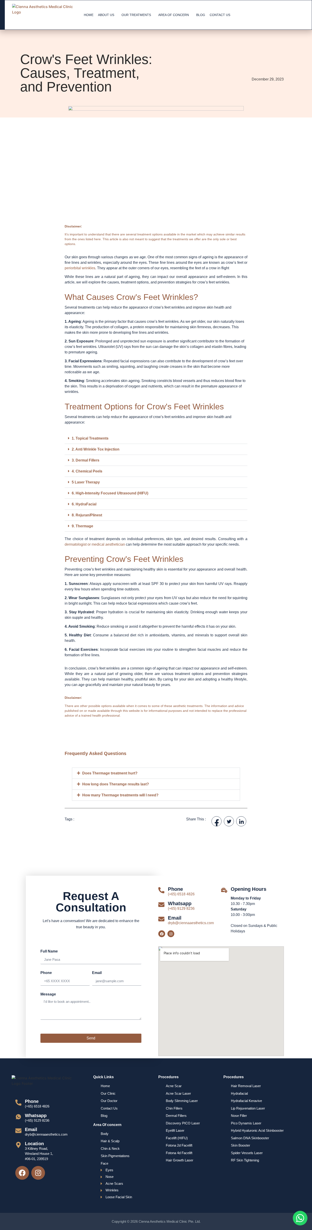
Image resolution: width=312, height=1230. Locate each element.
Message (48, 994)
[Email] (161, 919)
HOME (88, 15)
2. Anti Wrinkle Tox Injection (95, 449)
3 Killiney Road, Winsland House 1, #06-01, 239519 (39, 1154)
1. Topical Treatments (90, 438)
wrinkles (88, 268)
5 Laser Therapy (86, 482)
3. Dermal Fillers (85, 460)
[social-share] (217, 821)
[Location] (18, 1145)
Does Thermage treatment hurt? (109, 773)
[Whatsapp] (161, 905)
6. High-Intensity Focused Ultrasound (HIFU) (110, 493)
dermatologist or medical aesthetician (95, 544)
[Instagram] (170, 933)
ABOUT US (106, 15)
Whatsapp (179, 903)
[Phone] (161, 890)
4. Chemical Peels (87, 471)
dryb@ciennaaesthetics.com (191, 923)
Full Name (49, 951)
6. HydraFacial (84, 504)
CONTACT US (220, 15)
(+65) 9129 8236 (181, 908)
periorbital (73, 268)
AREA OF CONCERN (173, 15)
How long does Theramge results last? (115, 784)
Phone (46, 973)
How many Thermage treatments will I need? (120, 795)
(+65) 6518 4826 (181, 894)
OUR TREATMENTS (136, 15)
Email (97, 973)
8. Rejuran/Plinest (87, 515)
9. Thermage (82, 526)
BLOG (200, 15)
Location (34, 1143)
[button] (156, 438)
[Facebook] (161, 933)
